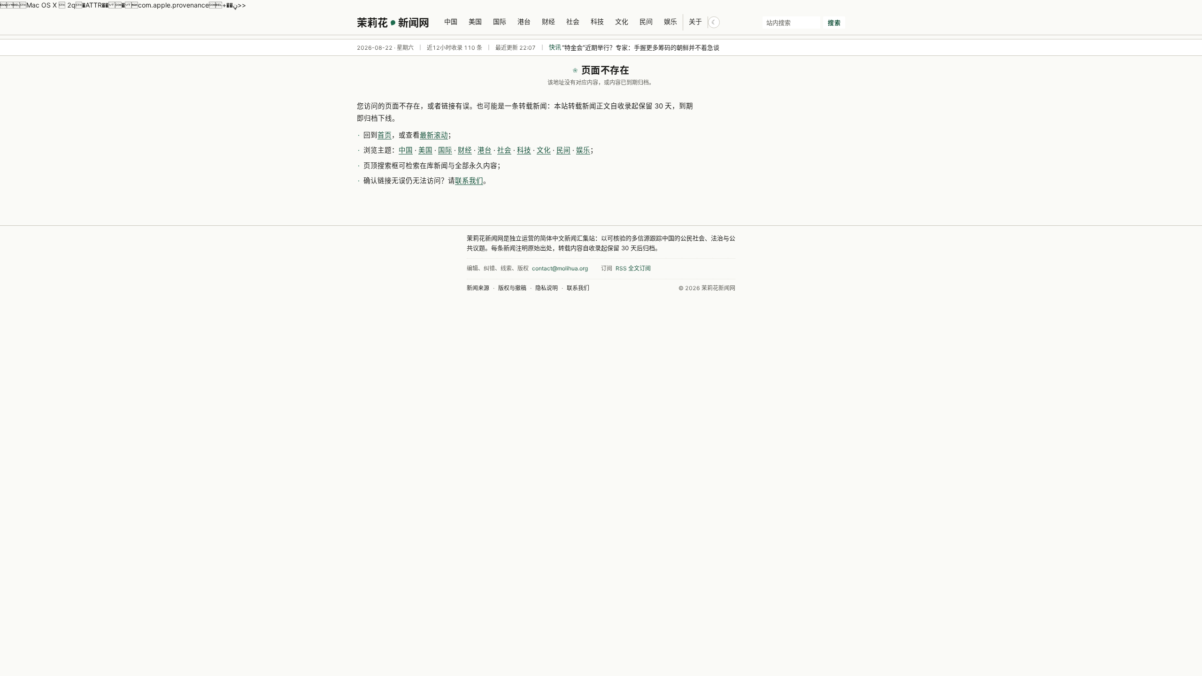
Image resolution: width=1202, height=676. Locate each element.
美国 (475, 21)
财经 (548, 21)
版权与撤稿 (512, 288)
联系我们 (469, 181)
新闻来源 (478, 288)
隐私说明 (546, 288)
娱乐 (670, 21)
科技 (597, 21)
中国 (450, 21)
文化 (621, 21)
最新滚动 (434, 135)
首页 (385, 135)
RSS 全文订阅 (633, 268)
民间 (646, 21)
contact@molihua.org (560, 268)
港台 (524, 21)
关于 (695, 21)
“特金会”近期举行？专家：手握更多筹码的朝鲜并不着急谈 (640, 47)
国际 (499, 21)
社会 (572, 21)
